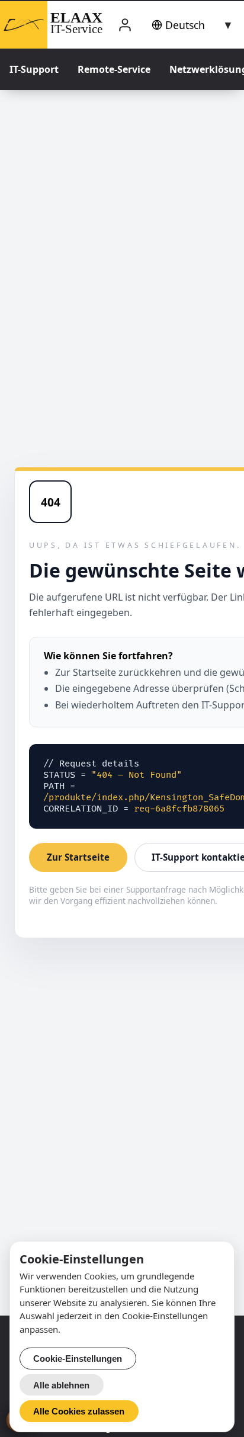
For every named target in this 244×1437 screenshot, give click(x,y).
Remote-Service (114, 69)
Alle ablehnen (61, 1385)
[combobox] (190, 25)
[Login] (125, 25)
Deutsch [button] (185, 25)
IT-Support (34, 69)
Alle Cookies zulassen (78, 1411)
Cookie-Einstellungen (77, 1358)
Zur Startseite (78, 857)
